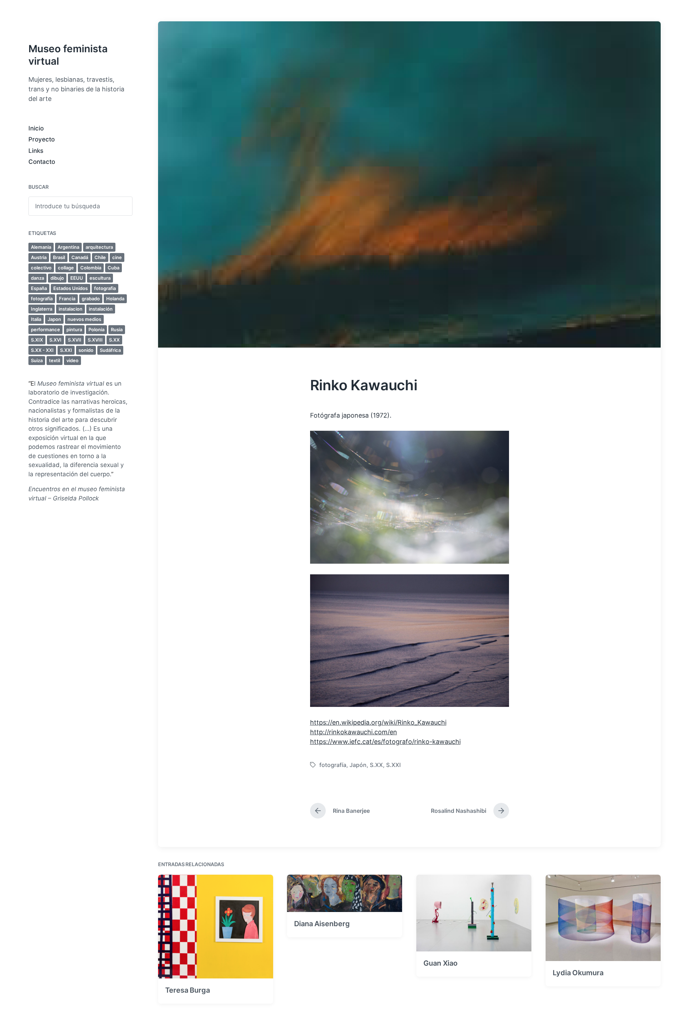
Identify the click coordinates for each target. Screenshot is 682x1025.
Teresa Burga (187, 990)
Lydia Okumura (578, 972)
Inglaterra (41, 309)
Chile (100, 257)
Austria (39, 257)
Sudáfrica (110, 350)
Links (35, 150)
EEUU (76, 278)
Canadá (79, 257)
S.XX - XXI (42, 350)
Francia (67, 298)
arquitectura (99, 247)
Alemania (41, 247)
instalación (101, 309)
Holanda (115, 298)
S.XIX (37, 340)
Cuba (113, 267)
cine (117, 257)
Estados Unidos (70, 288)
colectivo (41, 267)
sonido (86, 350)
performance (45, 329)
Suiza (37, 360)
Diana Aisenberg (322, 923)
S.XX (114, 340)
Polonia (96, 329)
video (72, 360)
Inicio (36, 128)
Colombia (90, 267)
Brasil (59, 257)
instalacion (70, 309)
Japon (54, 319)
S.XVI (55, 340)
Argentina (68, 247)
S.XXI (66, 350)
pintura (74, 329)
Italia (36, 319)
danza (37, 278)
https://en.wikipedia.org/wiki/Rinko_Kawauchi (378, 722)
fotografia (105, 288)
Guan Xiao (440, 963)
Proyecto (41, 139)
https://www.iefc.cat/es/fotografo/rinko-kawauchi (385, 741)
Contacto (41, 161)
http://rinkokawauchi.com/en (353, 732)
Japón (358, 764)
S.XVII (74, 340)
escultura (100, 278)
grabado (91, 298)
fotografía (42, 298)
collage (66, 267)
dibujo (57, 278)
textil (54, 360)
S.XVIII (95, 340)
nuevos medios (84, 319)
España (39, 288)
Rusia (117, 329)
